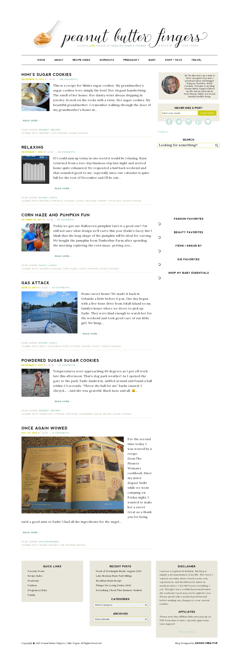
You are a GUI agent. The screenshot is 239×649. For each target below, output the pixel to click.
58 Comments (65, 220)
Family (43, 265)
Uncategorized (49, 542)
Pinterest (199, 121)
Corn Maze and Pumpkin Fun (55, 215)
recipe (107, 414)
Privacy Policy (187, 631)
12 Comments (60, 433)
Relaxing (32, 147)
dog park (72, 414)
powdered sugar (90, 414)
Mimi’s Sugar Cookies (46, 74)
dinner (86, 346)
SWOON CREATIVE (206, 643)
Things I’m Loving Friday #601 (113, 585)
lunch (80, 201)
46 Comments (66, 152)
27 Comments (66, 365)
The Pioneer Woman (73, 545)
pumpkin (93, 269)
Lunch (53, 198)
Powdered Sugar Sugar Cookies (60, 360)
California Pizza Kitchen (63, 346)
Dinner (43, 198)
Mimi (54, 133)
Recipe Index (35, 575)
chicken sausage (50, 269)
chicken (69, 201)
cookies (59, 414)
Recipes (55, 130)
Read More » (31, 120)
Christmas (46, 414)
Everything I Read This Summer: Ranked (119, 590)
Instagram (189, 121)
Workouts (33, 580)
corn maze (70, 269)
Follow (163, 132)
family (96, 346)
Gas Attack (35, 283)
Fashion (32, 585)
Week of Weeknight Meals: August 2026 (118, 571)
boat (42, 346)
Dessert (44, 130)
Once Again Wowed (44, 428)
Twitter (179, 121)
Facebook (170, 121)
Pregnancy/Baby (37, 590)
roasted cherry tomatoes (103, 201)
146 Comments (68, 79)
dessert (44, 133)
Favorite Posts (36, 571)
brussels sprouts (51, 201)
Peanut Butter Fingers (119, 35)
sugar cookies (78, 133)
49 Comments (60, 287)
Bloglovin (208, 121)
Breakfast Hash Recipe (109, 580)
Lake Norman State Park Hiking (114, 575)
